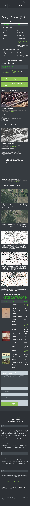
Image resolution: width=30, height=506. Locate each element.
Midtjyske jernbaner (27, 350)
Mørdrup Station (21, 5)
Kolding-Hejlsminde (5, 71)
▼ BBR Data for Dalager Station (12, 79)
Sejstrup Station (11, 5)
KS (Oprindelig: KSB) (15, 72)
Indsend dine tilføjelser (9, 404)
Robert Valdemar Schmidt (22, 41)
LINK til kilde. (12, 111)
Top (25, 494)
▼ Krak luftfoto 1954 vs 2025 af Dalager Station (14, 84)
